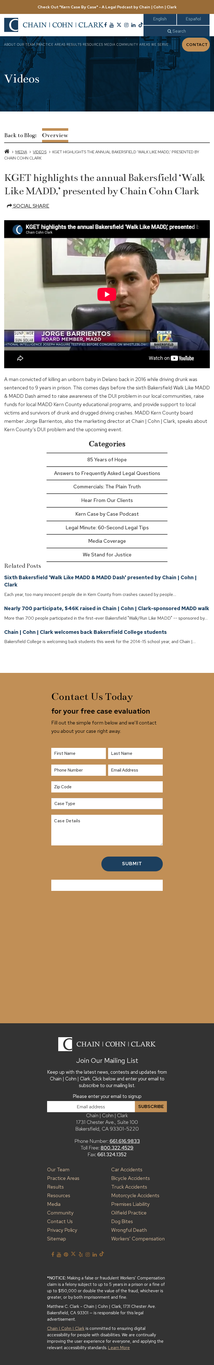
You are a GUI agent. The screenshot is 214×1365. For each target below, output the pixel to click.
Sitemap (56, 1238)
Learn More (119, 1348)
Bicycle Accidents (130, 1178)
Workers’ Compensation (138, 1238)
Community (127, 45)
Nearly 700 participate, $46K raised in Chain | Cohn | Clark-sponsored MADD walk (106, 608)
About (10, 45)
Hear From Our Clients (107, 500)
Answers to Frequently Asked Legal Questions (107, 473)
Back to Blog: (20, 135)
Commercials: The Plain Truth (107, 486)
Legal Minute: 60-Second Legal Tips (107, 527)
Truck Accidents (129, 1187)
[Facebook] (105, 25)
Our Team (26, 45)
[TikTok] (140, 25)
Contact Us (60, 1221)
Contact (197, 44)
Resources (93, 45)
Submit (132, 863)
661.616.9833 (125, 1141)
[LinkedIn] (133, 25)
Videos (40, 151)
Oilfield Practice (129, 1212)
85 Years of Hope (107, 459)
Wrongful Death (129, 1230)
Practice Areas (50, 45)
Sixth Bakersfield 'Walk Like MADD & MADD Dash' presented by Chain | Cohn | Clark (100, 581)
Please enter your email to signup (107, 1096)
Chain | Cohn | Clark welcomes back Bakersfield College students (85, 632)
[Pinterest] (66, 1254)
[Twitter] (118, 25)
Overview (55, 135)
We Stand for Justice (107, 554)
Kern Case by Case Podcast (107, 514)
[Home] (6, 151)
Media (109, 45)
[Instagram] (126, 25)
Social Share (30, 206)
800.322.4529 (117, 1148)
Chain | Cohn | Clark (65, 1328)
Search (178, 31)
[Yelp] (81, 1254)
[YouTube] (112, 25)
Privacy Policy (62, 1230)
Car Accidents (126, 1169)
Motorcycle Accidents (135, 1195)
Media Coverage (107, 541)
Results (74, 45)
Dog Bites (122, 1221)
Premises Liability (130, 1204)
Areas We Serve (154, 45)
